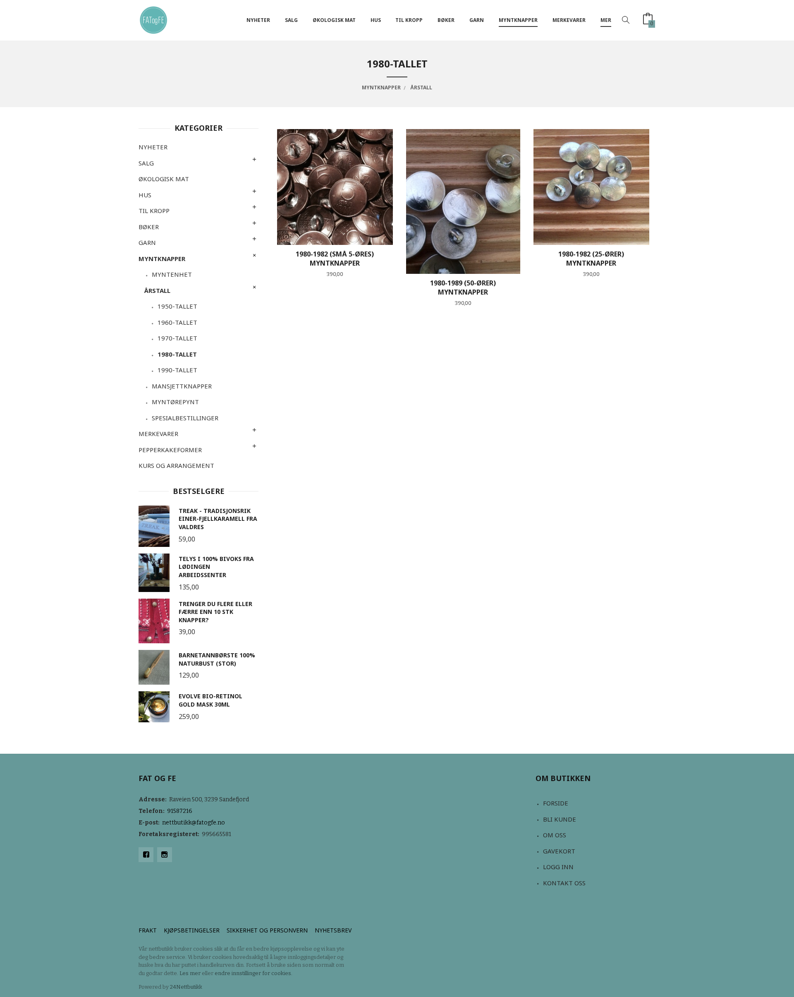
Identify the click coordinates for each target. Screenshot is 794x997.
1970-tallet (177, 338)
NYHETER (258, 20)
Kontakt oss (564, 883)
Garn (476, 20)
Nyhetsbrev (333, 930)
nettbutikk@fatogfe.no (193, 822)
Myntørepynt (175, 402)
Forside (555, 803)
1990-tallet (177, 370)
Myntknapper (518, 20)
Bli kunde (559, 819)
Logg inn (558, 867)
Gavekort (559, 851)
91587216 (179, 811)
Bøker (446, 20)
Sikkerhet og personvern (267, 930)
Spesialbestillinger (185, 418)
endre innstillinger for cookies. (253, 973)
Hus (376, 20)
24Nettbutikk (186, 987)
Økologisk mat (334, 20)
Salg (291, 20)
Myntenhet (172, 274)
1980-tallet (177, 354)
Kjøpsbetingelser (192, 930)
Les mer (190, 973)
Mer (605, 20)
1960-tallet (177, 322)
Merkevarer (569, 20)
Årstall (157, 290)
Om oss (554, 835)
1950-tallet (177, 306)
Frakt (148, 930)
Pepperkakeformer (170, 450)
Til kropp (409, 20)
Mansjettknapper (182, 386)
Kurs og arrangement (176, 465)
